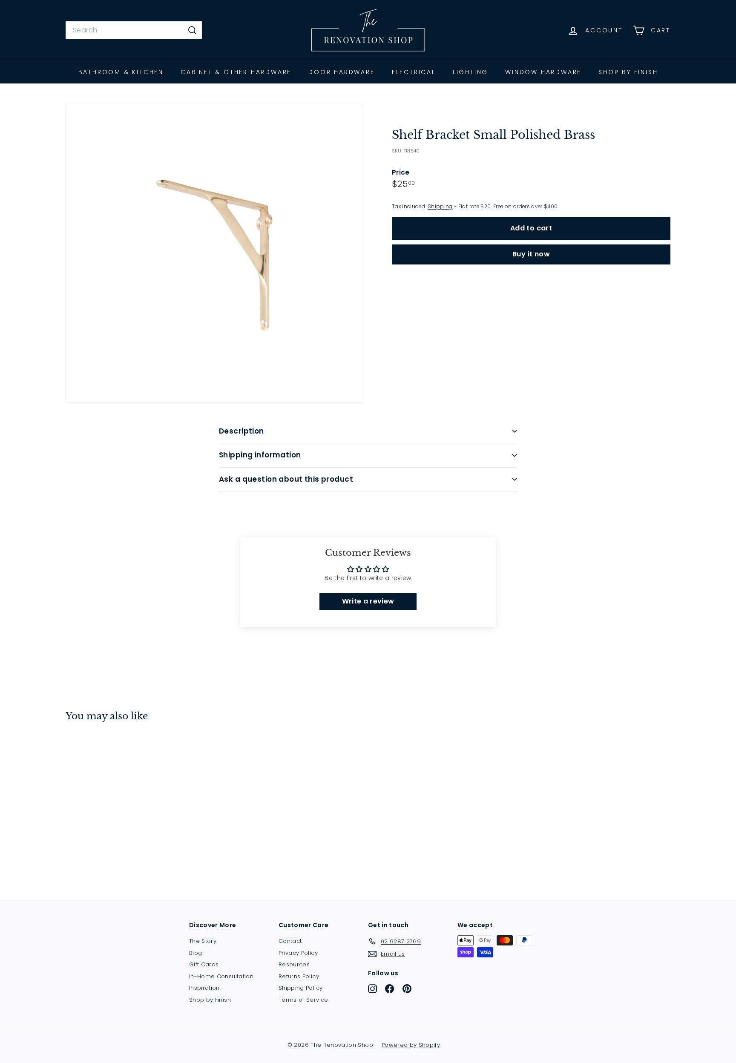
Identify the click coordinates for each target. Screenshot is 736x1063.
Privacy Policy (298, 953)
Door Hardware (341, 72)
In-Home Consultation (221, 976)
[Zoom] (214, 253)
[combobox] (134, 30)
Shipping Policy (300, 988)
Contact (290, 941)
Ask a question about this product (286, 479)
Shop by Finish (628, 72)
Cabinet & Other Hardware (236, 72)
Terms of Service (303, 1000)
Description (241, 431)
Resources (294, 964)
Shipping (440, 206)
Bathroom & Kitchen (121, 72)
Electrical (414, 72)
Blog (195, 953)
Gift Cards (204, 964)
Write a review (368, 601)
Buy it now (531, 254)
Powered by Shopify (411, 1045)
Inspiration (204, 988)
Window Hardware (543, 72)
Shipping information (260, 455)
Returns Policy (299, 976)
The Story (202, 941)
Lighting (470, 72)
